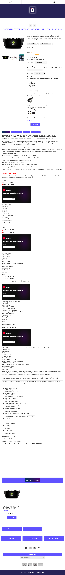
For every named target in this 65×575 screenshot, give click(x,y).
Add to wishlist (31, 43)
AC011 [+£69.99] (52, 105)
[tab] (6, 132)
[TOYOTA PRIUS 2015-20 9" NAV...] (30, 25)
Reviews (26, 132)
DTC (32, 52)
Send (43, 557)
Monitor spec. (31, 66)
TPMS (28, 105)
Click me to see (24, 413)
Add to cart (35, 124)
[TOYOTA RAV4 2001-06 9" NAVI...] (34, 25)
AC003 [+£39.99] (33, 90)
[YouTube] (34, 548)
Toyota (37, 54)
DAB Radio (30, 76)
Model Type (30, 62)
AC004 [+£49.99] (50, 93)
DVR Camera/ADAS (32, 94)
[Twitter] (26, 548)
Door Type (30, 73)
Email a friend (30, 47)
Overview (6, 132)
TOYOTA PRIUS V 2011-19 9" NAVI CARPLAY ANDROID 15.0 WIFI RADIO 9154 (12, 507)
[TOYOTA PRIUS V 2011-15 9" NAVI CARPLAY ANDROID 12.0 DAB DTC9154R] (12, 494)
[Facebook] (30, 548)
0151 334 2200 (12, 436)
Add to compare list (45, 43)
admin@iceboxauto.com (12, 438)
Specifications (16, 132)
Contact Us (36, 132)
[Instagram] (39, 548)
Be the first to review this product (35, 59)
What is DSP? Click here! (17, 391)
